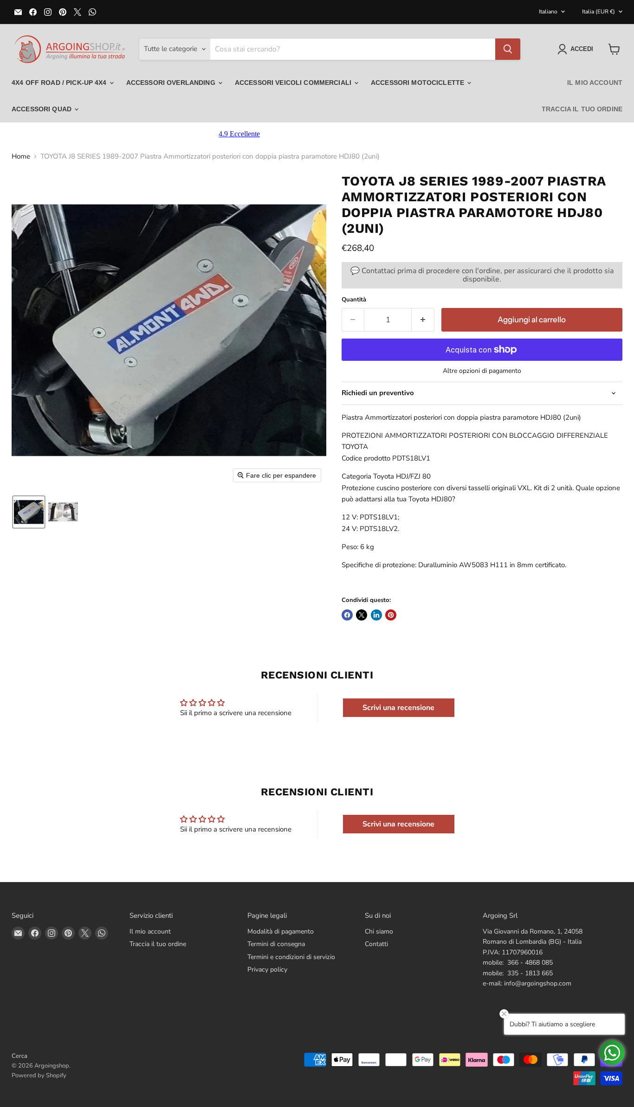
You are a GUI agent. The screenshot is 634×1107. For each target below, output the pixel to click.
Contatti (376, 944)
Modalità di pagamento (280, 931)
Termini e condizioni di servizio (291, 957)
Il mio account (594, 82)
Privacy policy (267, 969)
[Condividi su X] (361, 615)
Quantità (354, 299)
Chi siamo (379, 931)
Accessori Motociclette (418, 82)
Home (21, 156)
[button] (577, 49)
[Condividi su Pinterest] (390, 615)
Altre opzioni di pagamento (482, 371)
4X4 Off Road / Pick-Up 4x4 (60, 82)
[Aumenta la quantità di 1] (423, 320)
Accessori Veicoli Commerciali (294, 82)
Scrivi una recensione (398, 708)
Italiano (548, 11)
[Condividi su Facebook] (347, 615)
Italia (598, 11)
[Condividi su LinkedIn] (376, 615)
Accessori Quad (42, 109)
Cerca (19, 1056)
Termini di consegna (276, 944)
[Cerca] (507, 49)
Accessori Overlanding (171, 82)
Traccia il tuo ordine (582, 109)
